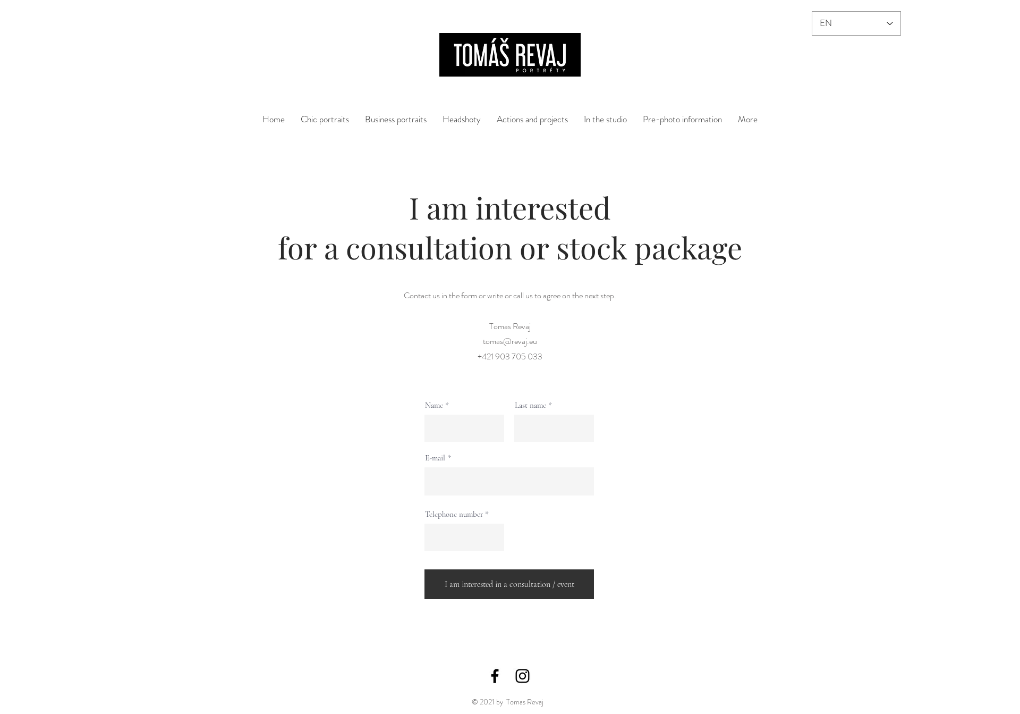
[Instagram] (522, 676)
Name (434, 405)
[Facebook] (495, 676)
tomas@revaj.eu (510, 341)
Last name (530, 405)
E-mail (435, 458)
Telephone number (454, 514)
